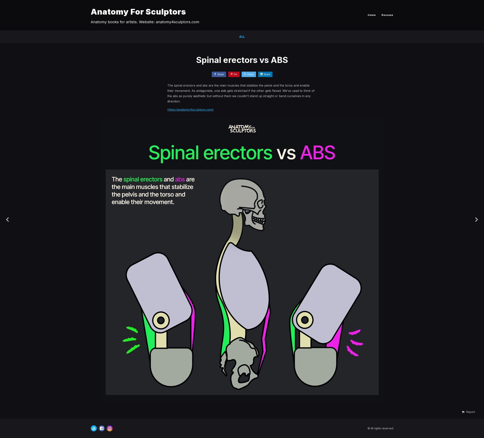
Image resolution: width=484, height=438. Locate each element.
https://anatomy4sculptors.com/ (190, 109)
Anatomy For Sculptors (138, 11)
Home (372, 14)
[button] (468, 412)
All (242, 37)
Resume (387, 14)
